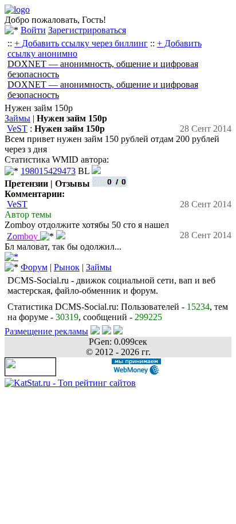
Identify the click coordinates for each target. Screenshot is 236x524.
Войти (33, 30)
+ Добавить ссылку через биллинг (81, 43)
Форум (34, 267)
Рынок (67, 267)
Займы (17, 118)
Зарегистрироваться (87, 30)
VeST (17, 128)
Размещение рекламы (46, 331)
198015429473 (48, 171)
